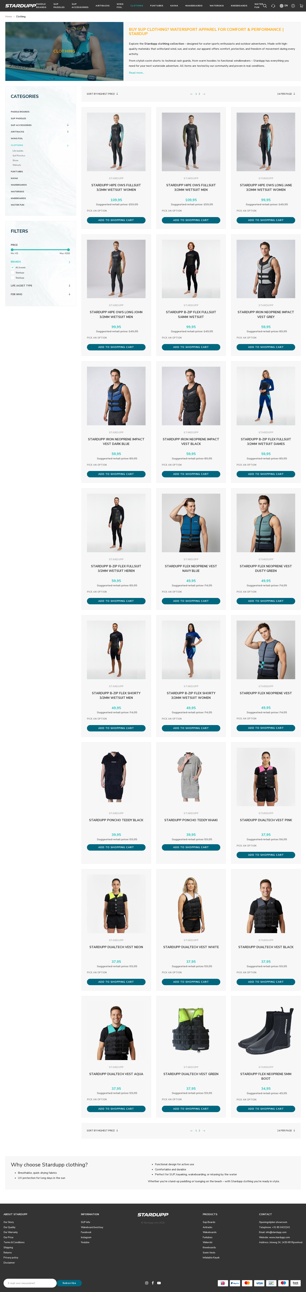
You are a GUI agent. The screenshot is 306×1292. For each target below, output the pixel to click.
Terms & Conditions (14, 1242)
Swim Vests (209, 1252)
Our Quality (9, 1227)
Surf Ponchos (19, 155)
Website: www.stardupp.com (274, 1237)
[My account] (293, 6)
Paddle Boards (41, 5)
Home (8, 16)
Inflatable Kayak (211, 1257)
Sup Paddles (59, 5)
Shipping (8, 1247)
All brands (21, 267)
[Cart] (302, 6)
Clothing (137, 5)
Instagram (86, 1237)
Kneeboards (239, 5)
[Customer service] (273, 6)
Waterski (207, 1242)
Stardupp (20, 272)
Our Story (9, 1222)
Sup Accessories (80, 5)
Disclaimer (9, 1262)
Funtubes (156, 5)
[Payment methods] (223, 1283)
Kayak (174, 5)
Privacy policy (11, 1257)
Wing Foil (120, 5)
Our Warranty (11, 1232)
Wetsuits (17, 165)
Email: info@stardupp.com (273, 1232)
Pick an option (97, 210)
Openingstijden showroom (273, 1222)
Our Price (8, 1237)
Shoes (15, 160)
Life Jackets (18, 150)
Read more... (136, 73)
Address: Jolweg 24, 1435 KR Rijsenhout (280, 1242)
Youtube (85, 1242)
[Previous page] (192, 94)
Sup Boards (209, 1222)
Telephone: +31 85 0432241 (274, 1227)
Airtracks (103, 5)
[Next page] (204, 94)
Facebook (86, 1232)
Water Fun (258, 5)
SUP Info (85, 1222)
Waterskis (217, 5)
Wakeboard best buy (92, 1227)
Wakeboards (194, 5)
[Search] (265, 6)
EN (286, 5)
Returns (8, 1252)
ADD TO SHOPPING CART (116, 220)
